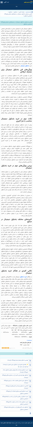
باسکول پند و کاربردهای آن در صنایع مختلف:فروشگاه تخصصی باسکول (16, 408)
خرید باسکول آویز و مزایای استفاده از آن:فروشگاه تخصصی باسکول (17, 392)
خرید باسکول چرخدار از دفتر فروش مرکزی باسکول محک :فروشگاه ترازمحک (15, 371)
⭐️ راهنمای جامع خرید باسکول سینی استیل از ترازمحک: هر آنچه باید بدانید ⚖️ (15, 366)
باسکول (15, 12)
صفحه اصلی (21, 12)
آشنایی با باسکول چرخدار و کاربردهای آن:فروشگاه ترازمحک (17, 387)
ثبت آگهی (6, 2)
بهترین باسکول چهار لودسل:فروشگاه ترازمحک (17, 360)
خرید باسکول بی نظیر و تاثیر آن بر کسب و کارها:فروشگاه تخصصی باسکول (15, 398)
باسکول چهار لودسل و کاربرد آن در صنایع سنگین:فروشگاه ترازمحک (15, 376)
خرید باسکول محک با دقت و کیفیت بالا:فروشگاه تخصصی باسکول (17, 403)
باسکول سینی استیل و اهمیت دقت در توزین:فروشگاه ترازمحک (16, 382)
